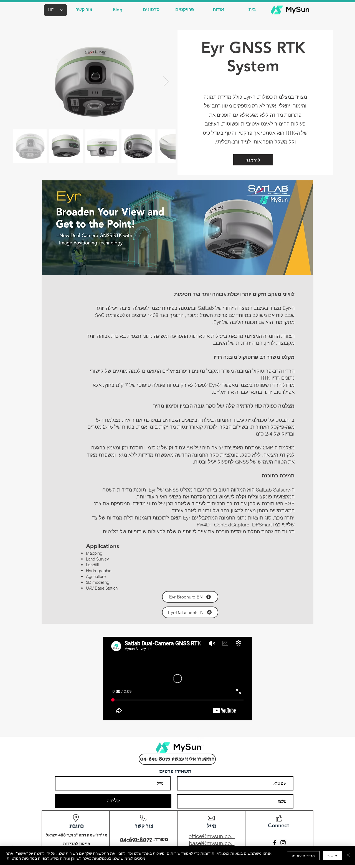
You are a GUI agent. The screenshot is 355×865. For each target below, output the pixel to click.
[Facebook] (274, 842)
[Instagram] (283, 842)
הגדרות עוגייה (303, 855)
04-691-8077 (136, 839)
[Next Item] (166, 81)
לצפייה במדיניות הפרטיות (28, 858)
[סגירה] (348, 856)
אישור (332, 855)
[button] (84, 9)
